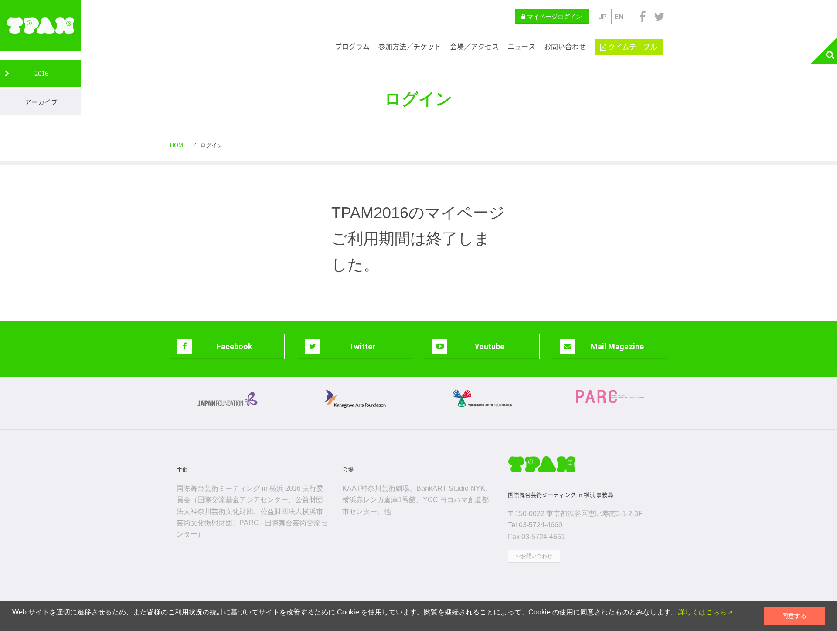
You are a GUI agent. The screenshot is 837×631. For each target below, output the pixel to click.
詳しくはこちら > (705, 612)
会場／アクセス (474, 46)
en (619, 17)
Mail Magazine (617, 346)
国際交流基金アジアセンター (242, 499)
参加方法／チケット (409, 46)
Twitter (362, 346)
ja (601, 16)
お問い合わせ (565, 46)
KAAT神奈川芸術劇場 (375, 488)
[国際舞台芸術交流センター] (610, 396)
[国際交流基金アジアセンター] (227, 398)
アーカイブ (41, 102)
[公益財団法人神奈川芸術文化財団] (355, 399)
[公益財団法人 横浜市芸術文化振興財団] (482, 398)
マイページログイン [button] (553, 16)
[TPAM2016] (40, 25)
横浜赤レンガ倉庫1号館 (379, 499)
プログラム (352, 46)
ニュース (521, 46)
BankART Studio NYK (450, 488)
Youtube (489, 346)
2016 (41, 73)
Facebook (234, 346)
